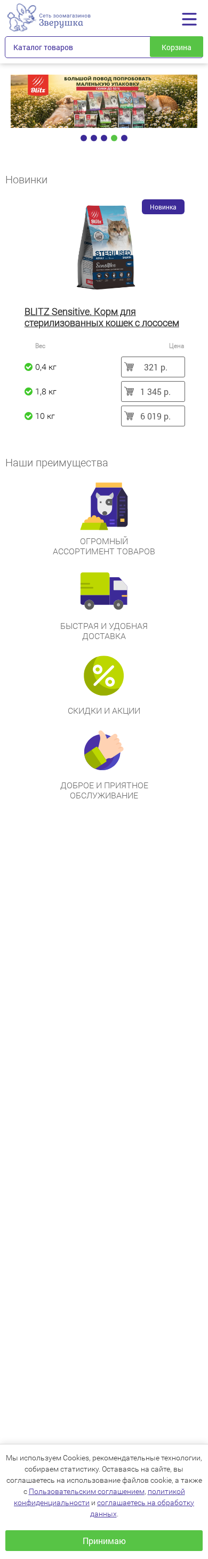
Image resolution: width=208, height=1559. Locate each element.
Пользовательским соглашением (87, 1491)
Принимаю (104, 1540)
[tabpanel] (104, 101)
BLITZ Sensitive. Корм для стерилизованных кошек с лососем (102, 317)
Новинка (163, 207)
